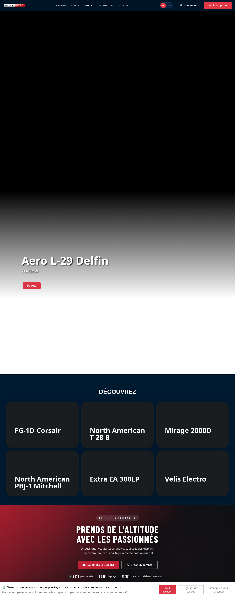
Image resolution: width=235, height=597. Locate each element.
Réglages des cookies (190, 589)
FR (163, 5)
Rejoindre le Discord (100, 564)
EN (169, 5)
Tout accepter (168, 589)
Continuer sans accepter (219, 589)
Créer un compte (141, 564)
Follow (31, 285)
